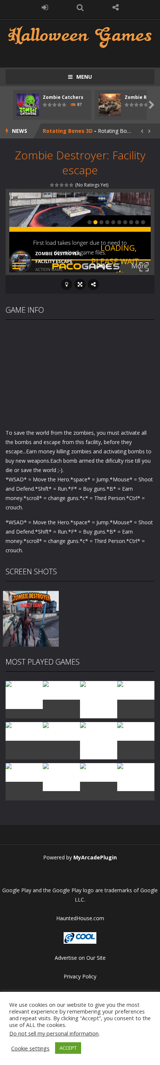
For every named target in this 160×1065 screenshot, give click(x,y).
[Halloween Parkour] (61, 730)
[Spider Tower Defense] (24, 694)
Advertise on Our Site (80, 957)
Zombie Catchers (63, 97)
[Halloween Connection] (61, 689)
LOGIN (45, 7)
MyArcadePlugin (95, 857)
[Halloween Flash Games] (80, 36)
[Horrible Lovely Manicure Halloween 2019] (98, 744)
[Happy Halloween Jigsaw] (61, 776)
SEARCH (80, 7)
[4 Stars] (66, 185)
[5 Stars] (71, 185)
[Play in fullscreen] (80, 284)
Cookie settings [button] (30, 1048)
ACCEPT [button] (68, 1047)
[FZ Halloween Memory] (135, 776)
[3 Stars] (62, 185)
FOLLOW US (115, 7)
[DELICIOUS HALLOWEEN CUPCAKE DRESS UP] (98, 699)
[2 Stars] (57, 185)
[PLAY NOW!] (28, 104)
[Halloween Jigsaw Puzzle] (24, 771)
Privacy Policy (80, 976)
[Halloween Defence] (24, 730)
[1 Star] (52, 185)
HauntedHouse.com (80, 918)
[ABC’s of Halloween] (135, 689)
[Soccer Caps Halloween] (98, 771)
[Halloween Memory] (135, 730)
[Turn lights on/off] (66, 284)
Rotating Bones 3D (68, 130)
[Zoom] (31, 618)
